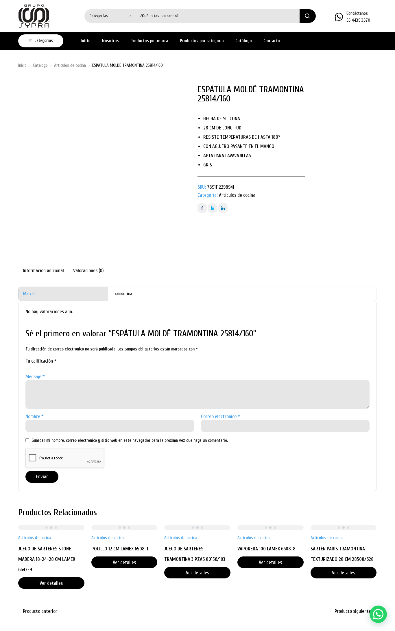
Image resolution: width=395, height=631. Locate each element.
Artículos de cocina (70, 65)
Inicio (22, 65)
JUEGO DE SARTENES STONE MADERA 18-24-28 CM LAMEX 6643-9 (46, 559)
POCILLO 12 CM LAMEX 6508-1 (119, 549)
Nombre (34, 416)
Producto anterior (40, 611)
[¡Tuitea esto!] (212, 208)
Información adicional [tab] (43, 270)
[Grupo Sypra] (34, 16)
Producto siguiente (353, 611)
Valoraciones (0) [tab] (88, 270)
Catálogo (40, 65)
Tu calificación (40, 361)
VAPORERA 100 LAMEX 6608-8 (266, 549)
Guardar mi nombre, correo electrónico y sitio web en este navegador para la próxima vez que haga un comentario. (130, 440)
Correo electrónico (220, 416)
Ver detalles (51, 583)
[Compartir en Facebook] (202, 208)
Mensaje (35, 376)
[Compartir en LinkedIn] (223, 208)
